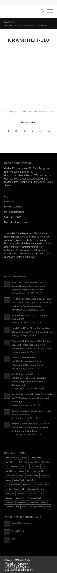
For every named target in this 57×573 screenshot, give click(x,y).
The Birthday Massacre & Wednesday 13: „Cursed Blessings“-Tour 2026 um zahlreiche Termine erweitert (31, 302)
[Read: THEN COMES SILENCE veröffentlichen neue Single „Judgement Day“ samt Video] (7, 359)
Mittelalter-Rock (12, 489)
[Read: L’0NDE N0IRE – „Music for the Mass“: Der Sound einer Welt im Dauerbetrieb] (7, 329)
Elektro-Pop (10, 475)
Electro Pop (31, 471)
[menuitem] (41, 11)
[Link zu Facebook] (45, 560)
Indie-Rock (27, 484)
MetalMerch (17, 531)
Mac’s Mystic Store (21, 523)
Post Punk (32, 493)
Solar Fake (20, 498)
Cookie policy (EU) (12, 217)
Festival (21, 475)
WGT (48, 507)
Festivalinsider (32, 475)
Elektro (41, 471)
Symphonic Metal (34, 498)
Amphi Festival (11, 457)
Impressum (9, 201)
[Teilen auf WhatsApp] (24, 131)
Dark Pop (24, 466)
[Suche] (41, 11)
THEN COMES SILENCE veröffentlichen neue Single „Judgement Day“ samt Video (27, 361)
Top (17, 507)
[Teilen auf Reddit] (41, 131)
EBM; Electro (11, 471)
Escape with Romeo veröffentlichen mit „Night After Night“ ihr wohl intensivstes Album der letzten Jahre (31, 345)
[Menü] (48, 11)
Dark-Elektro (11, 462)
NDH (23, 489)
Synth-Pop (10, 502)
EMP (13, 539)
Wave (24, 507)
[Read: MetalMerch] (7, 532)
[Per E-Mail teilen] (49, 131)
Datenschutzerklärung (14, 212)
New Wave (21, 493)
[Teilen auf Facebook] (8, 131)
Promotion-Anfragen (13, 207)
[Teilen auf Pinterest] (33, 131)
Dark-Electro (36, 457)
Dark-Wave (46, 462)
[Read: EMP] (7, 540)
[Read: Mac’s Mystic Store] (7, 524)
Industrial (38, 484)
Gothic (8, 480)
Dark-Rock (34, 462)
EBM (43, 466)
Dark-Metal (23, 462)
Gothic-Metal (19, 480)
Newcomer (10, 493)
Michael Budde (45, 112)
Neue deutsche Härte (36, 489)
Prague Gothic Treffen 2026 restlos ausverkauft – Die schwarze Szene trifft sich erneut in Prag (30, 427)
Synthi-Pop (33, 502)
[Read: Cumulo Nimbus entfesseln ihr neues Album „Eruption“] (7, 412)
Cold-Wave (24, 457)
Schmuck (9, 498)
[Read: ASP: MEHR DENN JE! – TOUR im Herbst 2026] (7, 317)
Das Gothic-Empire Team (15, 222)
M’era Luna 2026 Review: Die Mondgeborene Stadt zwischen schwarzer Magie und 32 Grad (28, 286)
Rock (41, 493)
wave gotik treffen (36, 507)
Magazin (9, 22)
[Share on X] (17, 131)
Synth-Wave (21, 502)
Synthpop (9, 507)
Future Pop (45, 475)
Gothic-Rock (31, 480)
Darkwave (35, 466)
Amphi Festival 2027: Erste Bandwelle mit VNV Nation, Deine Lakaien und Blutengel (31, 398)
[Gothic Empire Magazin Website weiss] (23, 11)
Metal (47, 484)
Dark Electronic (12, 466)
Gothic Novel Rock (13, 484)
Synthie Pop (45, 502)
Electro (21, 471)
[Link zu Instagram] (50, 560)
